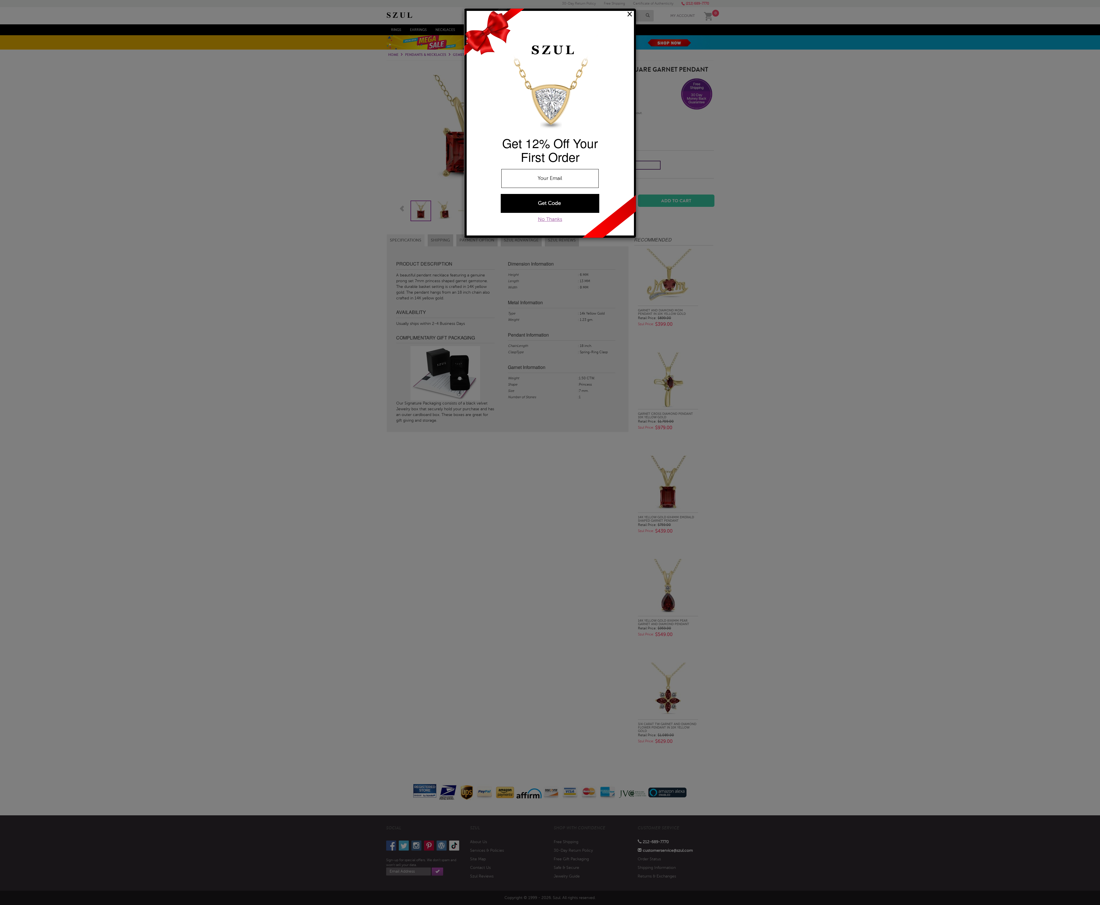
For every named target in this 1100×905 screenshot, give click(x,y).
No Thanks (550, 219)
